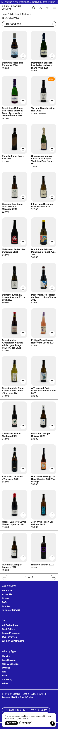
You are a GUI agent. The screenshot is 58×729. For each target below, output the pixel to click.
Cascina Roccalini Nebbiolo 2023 (14, 420)
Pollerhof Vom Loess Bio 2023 (14, 146)
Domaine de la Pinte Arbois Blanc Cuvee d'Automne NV (14, 376)
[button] (33, 7)
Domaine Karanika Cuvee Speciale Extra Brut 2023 (14, 283)
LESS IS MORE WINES (11, 7)
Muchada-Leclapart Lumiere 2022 (14, 552)
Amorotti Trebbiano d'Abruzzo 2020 (14, 465)
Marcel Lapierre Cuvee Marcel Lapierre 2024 (14, 509)
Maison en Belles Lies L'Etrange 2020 (14, 238)
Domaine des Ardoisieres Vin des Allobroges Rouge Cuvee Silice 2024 (14, 330)
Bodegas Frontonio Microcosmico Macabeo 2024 (14, 192)
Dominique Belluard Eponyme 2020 (14, 51)
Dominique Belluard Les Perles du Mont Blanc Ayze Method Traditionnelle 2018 (14, 98)
